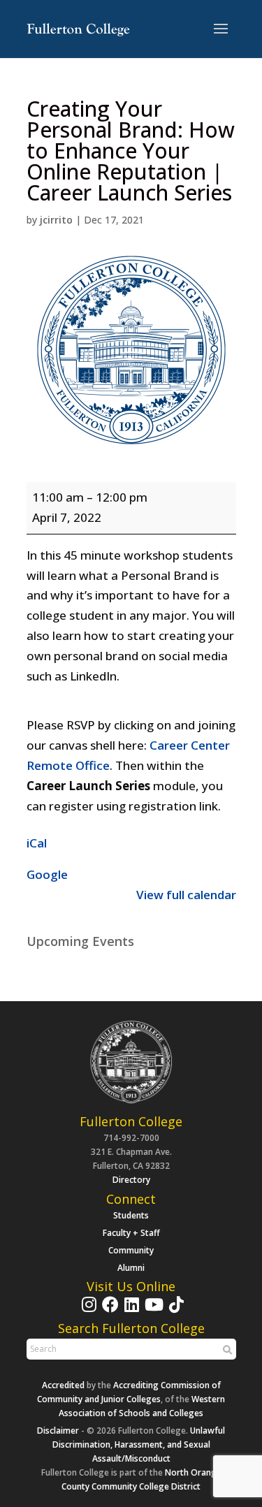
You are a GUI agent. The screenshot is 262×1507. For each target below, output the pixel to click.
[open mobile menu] (220, 29)
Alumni (131, 1268)
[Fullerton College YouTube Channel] (152, 1311)
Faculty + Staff (131, 1233)
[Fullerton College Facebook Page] (109, 1311)
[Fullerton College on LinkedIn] (130, 1311)
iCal (37, 843)
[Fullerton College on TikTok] (175, 1311)
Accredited (63, 1385)
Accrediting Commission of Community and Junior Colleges (129, 1392)
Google (47, 874)
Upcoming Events (80, 941)
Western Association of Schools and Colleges (142, 1406)
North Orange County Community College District (141, 1479)
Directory (131, 1180)
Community (131, 1250)
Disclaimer (58, 1430)
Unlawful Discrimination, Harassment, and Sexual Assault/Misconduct (139, 1444)
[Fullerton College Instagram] (87, 1311)
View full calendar (186, 895)
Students (131, 1215)
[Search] (225, 1350)
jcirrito (56, 219)
